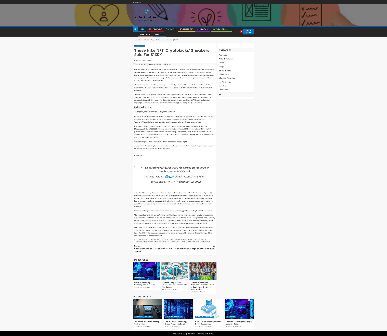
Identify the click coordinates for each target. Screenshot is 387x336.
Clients (221, 63)
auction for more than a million (179, 75)
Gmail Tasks (165, 239)
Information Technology (227, 78)
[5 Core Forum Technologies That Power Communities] (208, 309)
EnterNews (200, 334)
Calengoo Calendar (155, 239)
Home (142, 29)
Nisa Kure (147, 287)
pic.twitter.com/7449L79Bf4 (190, 176)
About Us (158, 34)
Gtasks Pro (157, 241)
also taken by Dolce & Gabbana (193, 132)
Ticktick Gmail (175, 241)
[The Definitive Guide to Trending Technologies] (147, 309)
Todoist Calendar (186, 241)
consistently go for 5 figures (163, 72)
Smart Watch (145, 34)
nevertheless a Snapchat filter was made (148, 230)
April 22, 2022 (193, 181)
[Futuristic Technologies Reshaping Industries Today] (146, 271)
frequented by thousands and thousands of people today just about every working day (172, 122)
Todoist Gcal (196, 241)
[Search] (239, 32)
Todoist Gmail (205, 241)
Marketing (222, 86)
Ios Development (155, 29)
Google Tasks (202, 29)
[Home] (135, 29)
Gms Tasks (174, 239)
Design (221, 67)
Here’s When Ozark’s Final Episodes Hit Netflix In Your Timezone (153, 248)
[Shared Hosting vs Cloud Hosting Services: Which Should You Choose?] (174, 271)
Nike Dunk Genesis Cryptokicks (199, 85)
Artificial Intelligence (221, 29)
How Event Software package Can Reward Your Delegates (195, 247)
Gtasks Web (165, 241)
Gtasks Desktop (148, 241)
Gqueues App (202, 239)
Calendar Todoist (143, 239)
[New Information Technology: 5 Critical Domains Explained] (178, 309)
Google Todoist (192, 239)
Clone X (163, 193)
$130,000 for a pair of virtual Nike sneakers (149, 80)
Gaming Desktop (186, 29)
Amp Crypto (170, 29)
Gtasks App (138, 241)
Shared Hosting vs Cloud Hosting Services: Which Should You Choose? (174, 285)
